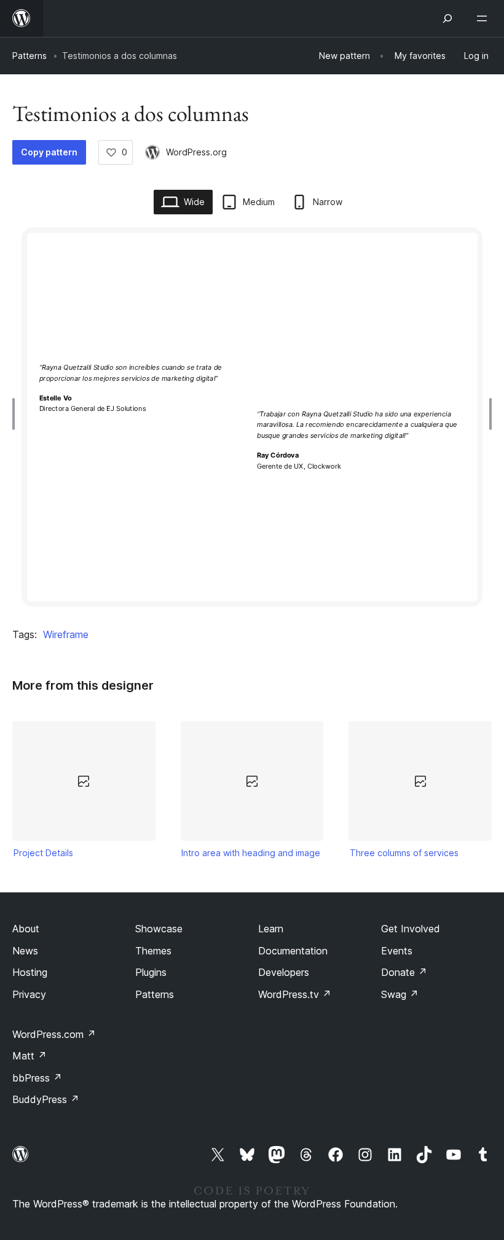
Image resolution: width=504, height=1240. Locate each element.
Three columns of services (404, 853)
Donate (404, 972)
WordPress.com (54, 1034)
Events (396, 951)
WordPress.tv (294, 994)
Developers (283, 972)
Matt (29, 1056)
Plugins (151, 972)
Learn (270, 928)
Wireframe (66, 634)
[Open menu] (484, 18)
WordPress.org (196, 152)
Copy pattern (49, 152)
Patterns (29, 55)
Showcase (159, 928)
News (25, 951)
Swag (400, 994)
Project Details (43, 853)
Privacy (29, 994)
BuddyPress (45, 1099)
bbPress (37, 1078)
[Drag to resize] (16, 414)
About (25, 928)
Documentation (293, 951)
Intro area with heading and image (250, 853)
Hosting (29, 972)
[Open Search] (447, 18)
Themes (153, 951)
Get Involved (410, 928)
